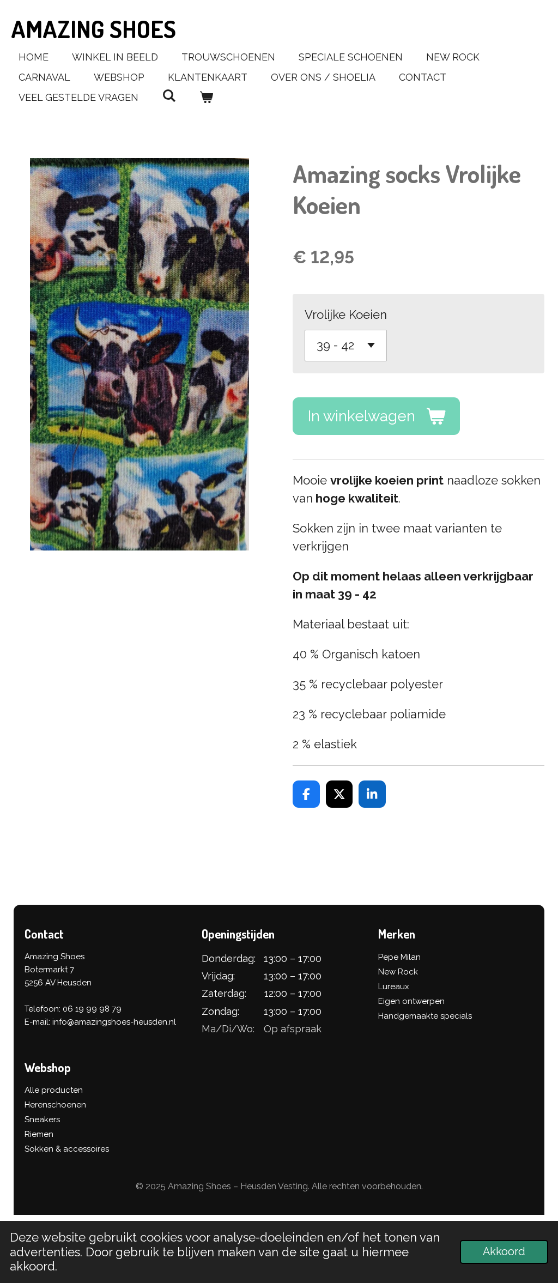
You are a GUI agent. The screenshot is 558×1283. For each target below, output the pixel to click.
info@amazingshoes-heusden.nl (114, 1022)
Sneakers (42, 1119)
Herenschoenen (55, 1105)
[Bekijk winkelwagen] (205, 97)
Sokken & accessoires (67, 1149)
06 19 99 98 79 (92, 1009)
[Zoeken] (168, 95)
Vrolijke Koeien (346, 314)
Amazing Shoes (93, 29)
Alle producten (54, 1090)
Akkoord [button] (504, 1251)
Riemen (39, 1134)
